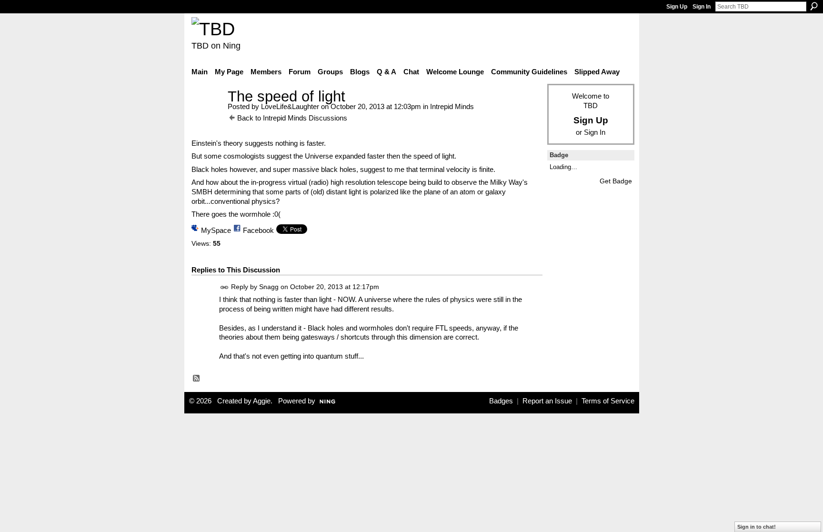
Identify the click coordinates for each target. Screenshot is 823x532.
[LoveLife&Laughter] (206, 114)
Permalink (224, 287)
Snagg (269, 287)
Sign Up (676, 6)
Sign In (702, 6)
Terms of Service (608, 401)
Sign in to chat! (756, 527)
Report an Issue (547, 401)
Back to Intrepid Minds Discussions (292, 118)
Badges (501, 401)
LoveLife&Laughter (290, 106)
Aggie (262, 401)
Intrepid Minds (452, 106)
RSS (196, 378)
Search (814, 6)
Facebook (258, 230)
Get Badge (616, 181)
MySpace (216, 230)
